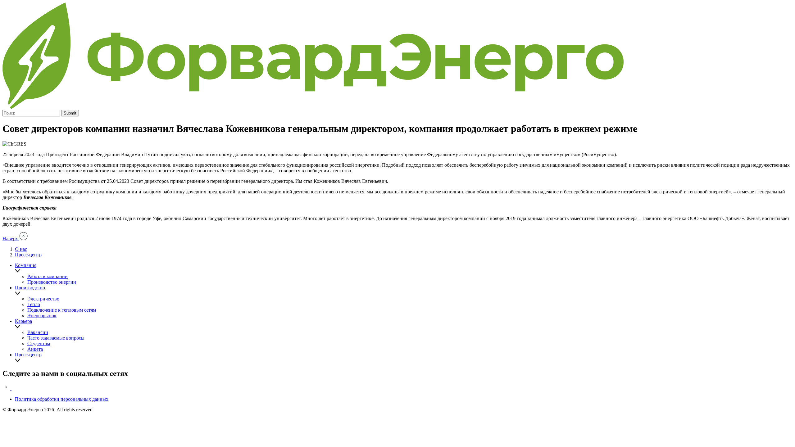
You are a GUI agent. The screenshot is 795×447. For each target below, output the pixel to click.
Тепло (33, 304)
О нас (21, 249)
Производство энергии (51, 282)
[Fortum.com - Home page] (313, 107)
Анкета (35, 349)
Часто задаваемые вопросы (55, 338)
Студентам (38, 343)
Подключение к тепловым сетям (61, 310)
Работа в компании (47, 276)
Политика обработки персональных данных (61, 399)
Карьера (23, 321)
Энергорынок (42, 315)
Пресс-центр (28, 254)
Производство (30, 287)
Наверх (10, 238)
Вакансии (37, 332)
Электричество (43, 298)
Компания (25, 265)
